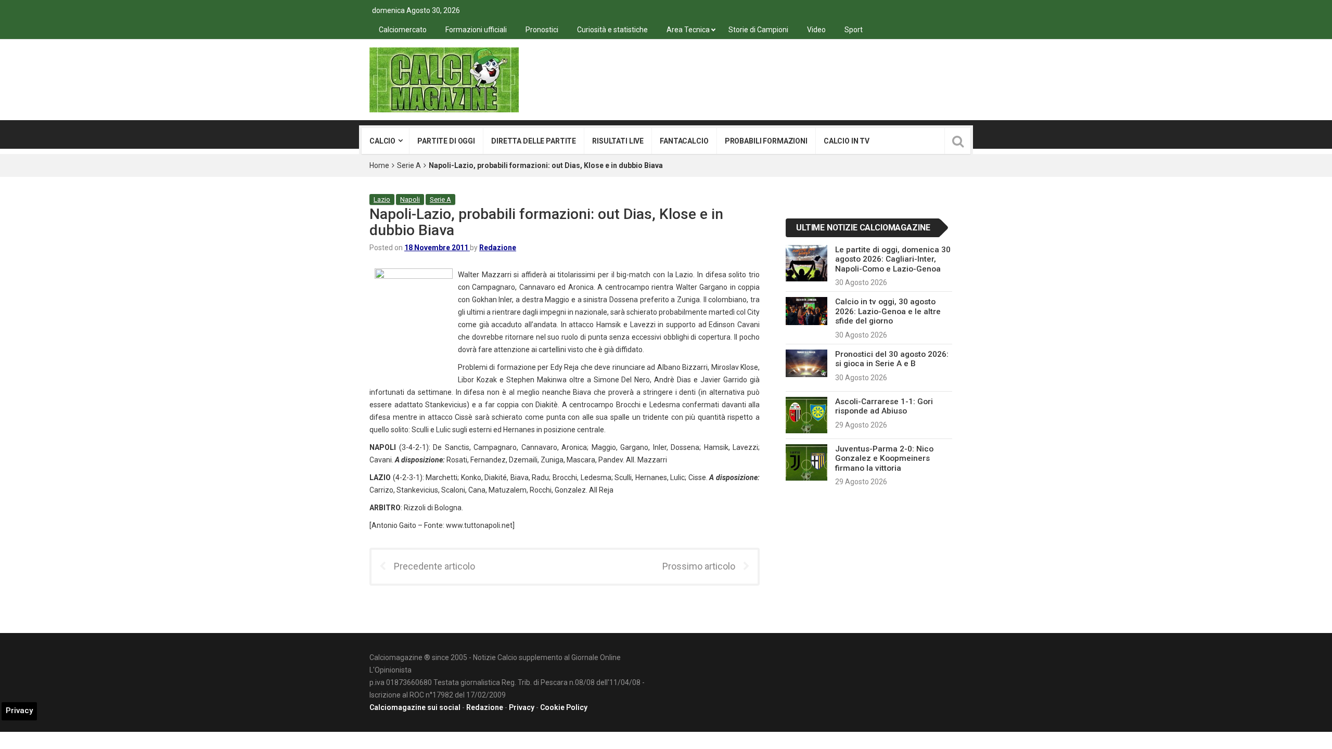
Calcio (382, 141)
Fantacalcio (684, 141)
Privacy (521, 707)
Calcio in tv (846, 141)
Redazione (497, 247)
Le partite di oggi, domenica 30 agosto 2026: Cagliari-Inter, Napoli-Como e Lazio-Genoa (893, 259)
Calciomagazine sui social (414, 707)
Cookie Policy (563, 707)
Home (379, 165)
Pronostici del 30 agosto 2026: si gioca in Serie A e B (892, 359)
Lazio (382, 199)
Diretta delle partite (533, 141)
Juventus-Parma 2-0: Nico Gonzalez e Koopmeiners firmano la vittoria (884, 458)
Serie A (409, 165)
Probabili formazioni (766, 141)
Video (816, 29)
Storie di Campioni (758, 29)
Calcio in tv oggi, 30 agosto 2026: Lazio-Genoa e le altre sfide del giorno (888, 311)
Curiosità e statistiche (612, 29)
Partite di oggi (446, 141)
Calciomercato (403, 29)
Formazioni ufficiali (476, 29)
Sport (853, 29)
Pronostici (542, 29)
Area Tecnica (688, 29)
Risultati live (618, 141)
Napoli (410, 199)
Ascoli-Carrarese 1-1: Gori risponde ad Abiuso (884, 406)
